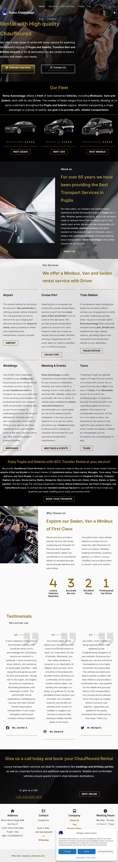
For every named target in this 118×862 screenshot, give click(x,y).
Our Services (68, 6)
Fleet (80, 6)
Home (42, 6)
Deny (86, 851)
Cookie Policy (80, 857)
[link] (114, 13)
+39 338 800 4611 (28, 797)
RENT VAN (59, 151)
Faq (89, 6)
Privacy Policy (91, 857)
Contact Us (43, 820)
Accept (67, 851)
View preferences (105, 851)
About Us (53, 6)
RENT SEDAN (20, 151)
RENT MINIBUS (97, 151)
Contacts (51, 19)
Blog (41, 19)
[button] (104, 13)
